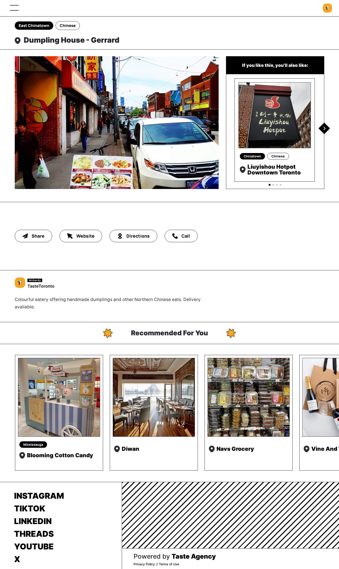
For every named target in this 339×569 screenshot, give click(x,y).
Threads (34, 533)
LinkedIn (33, 521)
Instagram (39, 495)
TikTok (29, 508)
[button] (324, 128)
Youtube (34, 546)
